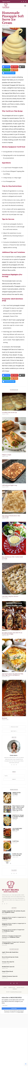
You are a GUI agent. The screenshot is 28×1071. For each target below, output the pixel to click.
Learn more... (14, 755)
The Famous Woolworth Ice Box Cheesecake (11, 516)
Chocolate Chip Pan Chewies (10, 596)
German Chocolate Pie (8, 961)
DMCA (5, 987)
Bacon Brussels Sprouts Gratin (10, 957)
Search (14, 779)
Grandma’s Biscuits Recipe (9, 412)
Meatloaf (4, 718)
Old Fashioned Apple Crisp (9, 485)
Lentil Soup (15, 841)
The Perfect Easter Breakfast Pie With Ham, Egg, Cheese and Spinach (12, 674)
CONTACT (15, 989)
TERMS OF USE (11, 987)
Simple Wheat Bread (7, 971)
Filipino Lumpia (6, 454)
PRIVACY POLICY (20, 987)
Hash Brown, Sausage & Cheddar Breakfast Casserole (18, 817)
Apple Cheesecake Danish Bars (10, 952)
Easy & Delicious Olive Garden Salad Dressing (12, 557)
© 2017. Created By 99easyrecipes (14, 991)
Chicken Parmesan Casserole (9, 976)
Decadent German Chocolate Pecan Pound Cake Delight (12, 633)
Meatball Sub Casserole (8, 966)
